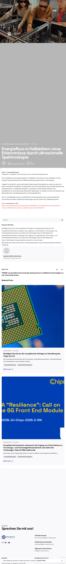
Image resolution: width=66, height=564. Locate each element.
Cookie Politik (41, 560)
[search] (62, 220)
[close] (62, 560)
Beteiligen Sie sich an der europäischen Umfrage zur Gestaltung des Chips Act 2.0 (28, 228)
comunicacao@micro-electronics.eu (44, 544)
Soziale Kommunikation (22, 144)
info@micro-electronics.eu (42, 550)
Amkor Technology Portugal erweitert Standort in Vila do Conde (22, 240)
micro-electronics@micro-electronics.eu (45, 537)
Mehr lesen (7, 369)
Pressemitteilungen (8, 144)
